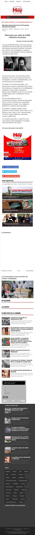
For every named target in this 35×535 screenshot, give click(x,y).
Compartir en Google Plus (12, 176)
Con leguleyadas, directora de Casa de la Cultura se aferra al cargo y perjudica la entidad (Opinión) (22, 329)
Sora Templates (13, 533)
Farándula (15, 483)
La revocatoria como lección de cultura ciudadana (15, 277)
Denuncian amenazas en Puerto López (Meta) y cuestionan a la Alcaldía (20, 438)
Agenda (18, 29)
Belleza (26, 471)
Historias (16, 489)
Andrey (14, 471)
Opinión (8, 496)
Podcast (15, 496)
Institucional (24, 489)
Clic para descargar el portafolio (12, 128)
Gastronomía (19, 486)
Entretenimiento (23, 480)
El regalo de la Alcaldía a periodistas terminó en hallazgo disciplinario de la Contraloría (20, 428)
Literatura (8, 492)
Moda (15, 492)
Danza (14, 477)
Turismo (23, 499)
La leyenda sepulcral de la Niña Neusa (19, 448)
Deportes (21, 477)
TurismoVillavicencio (11, 502)
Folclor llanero (9, 486)
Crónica (21, 474)
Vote (5, 397)
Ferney (23, 483)
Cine (7, 474)
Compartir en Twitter (11, 171)
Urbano (21, 502)
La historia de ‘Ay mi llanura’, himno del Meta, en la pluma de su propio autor (21, 361)
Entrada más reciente (7, 270)
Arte (20, 471)
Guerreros (8, 489)
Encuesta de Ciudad (11, 480)
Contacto (18, 1)
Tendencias (15, 499)
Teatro (7, 499)
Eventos (27, 29)
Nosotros (12, 1)
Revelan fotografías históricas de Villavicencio (20, 351)
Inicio (6, 1)
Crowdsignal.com (17, 400)
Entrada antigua (29, 270)
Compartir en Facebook (12, 167)
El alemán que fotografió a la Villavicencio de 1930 (19, 318)
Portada (4, 30)
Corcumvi (13, 474)
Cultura (22, 29)
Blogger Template (22, 533)
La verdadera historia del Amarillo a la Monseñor (21, 371)
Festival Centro (26, 1)
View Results (9, 400)
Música (21, 492)
